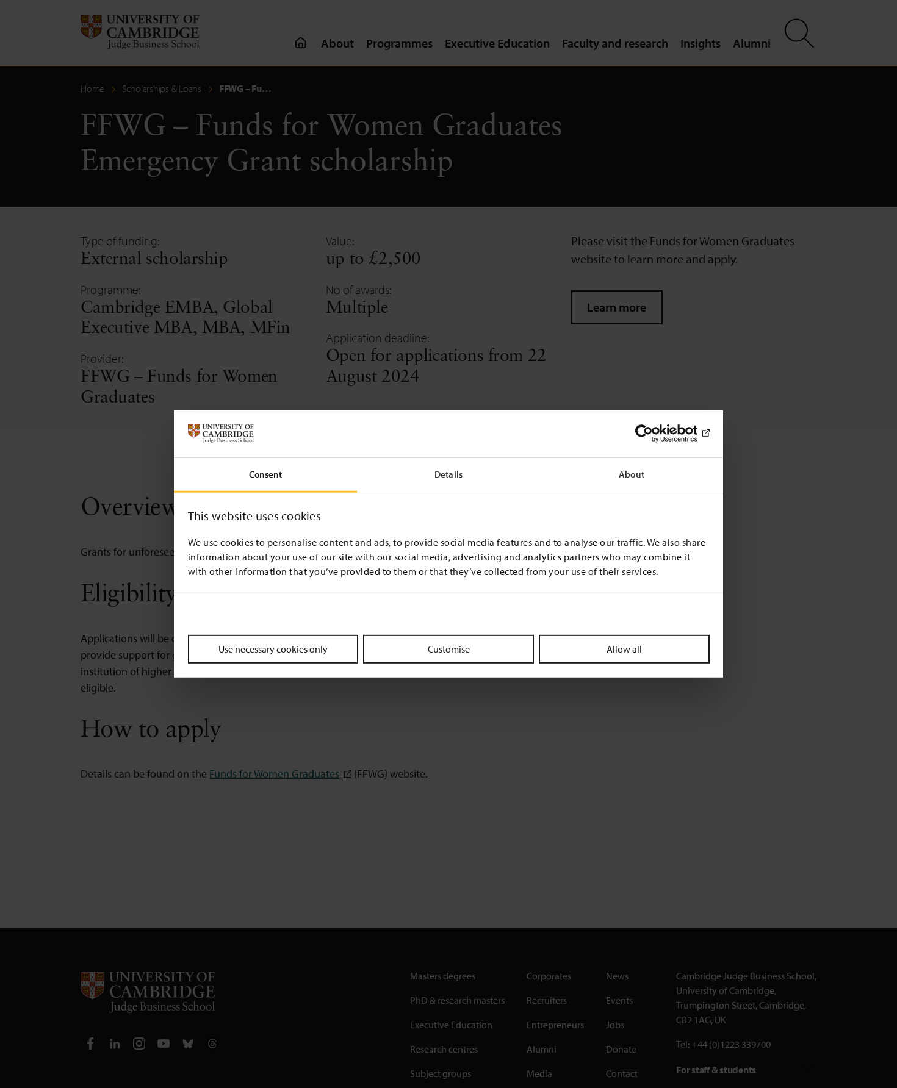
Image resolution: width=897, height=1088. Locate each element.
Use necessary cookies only (273, 648)
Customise (449, 648)
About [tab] (631, 474)
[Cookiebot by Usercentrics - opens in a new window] (656, 433)
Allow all (624, 648)
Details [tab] (448, 474)
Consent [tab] (266, 474)
